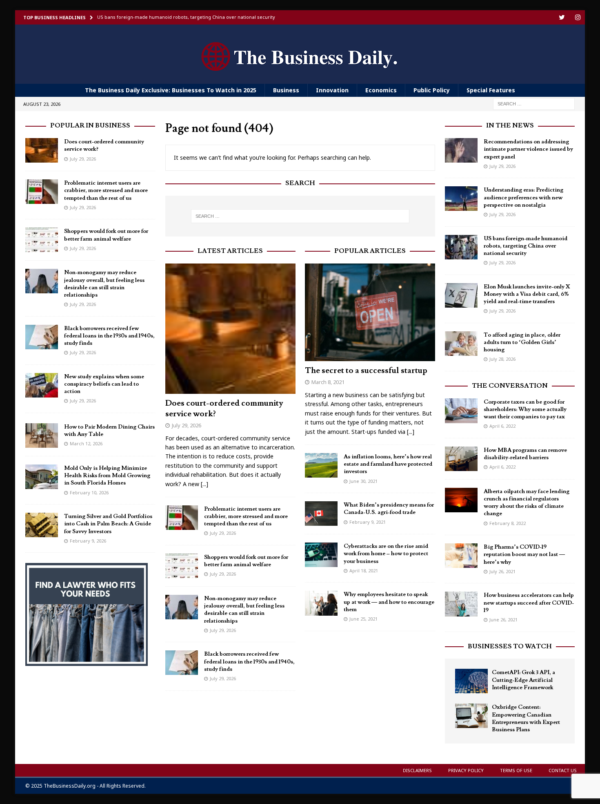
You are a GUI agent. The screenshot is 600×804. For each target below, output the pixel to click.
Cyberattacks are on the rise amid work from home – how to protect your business (386, 554)
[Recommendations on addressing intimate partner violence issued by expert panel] (461, 150)
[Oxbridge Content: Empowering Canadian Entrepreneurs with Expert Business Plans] (471, 716)
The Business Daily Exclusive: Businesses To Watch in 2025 (170, 90)
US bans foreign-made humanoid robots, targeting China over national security (525, 246)
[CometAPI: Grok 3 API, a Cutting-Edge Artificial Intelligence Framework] (471, 681)
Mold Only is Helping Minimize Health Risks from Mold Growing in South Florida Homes (107, 476)
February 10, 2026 (89, 492)
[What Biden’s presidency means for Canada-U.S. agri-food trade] (321, 513)
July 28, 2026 (502, 359)
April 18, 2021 (363, 570)
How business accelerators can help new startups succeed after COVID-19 (529, 603)
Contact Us (563, 770)
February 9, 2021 (367, 522)
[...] (204, 484)
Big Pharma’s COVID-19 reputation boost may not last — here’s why (524, 554)
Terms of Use (516, 770)
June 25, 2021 (363, 619)
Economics (381, 90)
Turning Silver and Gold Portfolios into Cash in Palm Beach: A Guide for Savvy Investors (108, 524)
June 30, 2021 (363, 481)
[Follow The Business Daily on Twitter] (562, 17)
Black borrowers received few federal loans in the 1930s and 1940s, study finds (249, 661)
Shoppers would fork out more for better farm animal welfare (246, 561)
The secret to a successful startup (366, 370)
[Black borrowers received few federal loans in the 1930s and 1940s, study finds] (181, 662)
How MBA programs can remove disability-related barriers (525, 454)
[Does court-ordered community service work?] (230, 329)
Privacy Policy (466, 770)
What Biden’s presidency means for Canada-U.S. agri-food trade (389, 508)
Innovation (332, 90)
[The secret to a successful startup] (370, 312)
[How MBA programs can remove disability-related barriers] (461, 459)
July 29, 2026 (186, 425)
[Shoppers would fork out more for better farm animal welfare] (181, 566)
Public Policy (431, 90)
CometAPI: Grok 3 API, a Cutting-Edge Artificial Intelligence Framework (523, 680)
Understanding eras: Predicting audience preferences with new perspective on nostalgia (523, 197)
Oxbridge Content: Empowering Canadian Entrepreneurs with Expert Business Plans (526, 718)
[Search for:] (534, 103)
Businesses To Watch (510, 646)
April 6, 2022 (502, 426)
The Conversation (510, 386)
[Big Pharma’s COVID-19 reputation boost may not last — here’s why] (461, 555)
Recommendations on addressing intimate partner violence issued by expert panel (528, 149)
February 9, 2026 (88, 541)
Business (286, 90)
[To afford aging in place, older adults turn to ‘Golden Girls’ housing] (461, 343)
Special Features (491, 90)
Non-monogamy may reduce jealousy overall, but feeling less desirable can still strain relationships (244, 610)
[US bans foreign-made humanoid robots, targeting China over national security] (461, 247)
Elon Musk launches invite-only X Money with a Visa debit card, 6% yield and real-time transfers (527, 294)
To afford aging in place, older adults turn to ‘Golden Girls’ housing (522, 342)
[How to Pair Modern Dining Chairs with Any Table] (41, 435)
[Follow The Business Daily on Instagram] (578, 17)
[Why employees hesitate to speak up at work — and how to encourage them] (321, 603)
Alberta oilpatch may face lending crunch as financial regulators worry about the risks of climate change (526, 503)
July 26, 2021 (502, 571)
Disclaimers (417, 770)
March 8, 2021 (327, 382)
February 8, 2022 (507, 523)
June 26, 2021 (503, 619)
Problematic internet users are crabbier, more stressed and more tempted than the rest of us (246, 516)
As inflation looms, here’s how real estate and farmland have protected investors (388, 464)
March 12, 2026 (86, 443)
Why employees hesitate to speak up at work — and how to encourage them (389, 602)
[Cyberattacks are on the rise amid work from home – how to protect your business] (321, 555)
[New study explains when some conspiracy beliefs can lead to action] (41, 385)
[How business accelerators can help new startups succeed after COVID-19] (461, 604)
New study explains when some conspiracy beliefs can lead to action (104, 384)
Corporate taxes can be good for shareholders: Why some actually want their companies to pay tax (525, 409)
